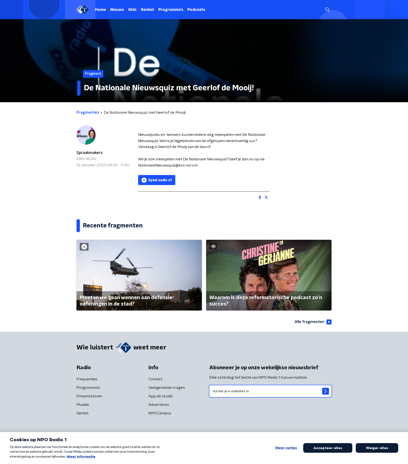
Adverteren (158, 405)
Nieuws (117, 10)
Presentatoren (89, 396)
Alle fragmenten (309, 322)
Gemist (147, 10)
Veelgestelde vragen (166, 388)
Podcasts (196, 10)
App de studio (160, 396)
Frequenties (86, 379)
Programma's (170, 10)
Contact (155, 379)
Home (100, 10)
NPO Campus (159, 413)
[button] (327, 10)
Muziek (82, 405)
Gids (132, 10)
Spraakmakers (89, 153)
